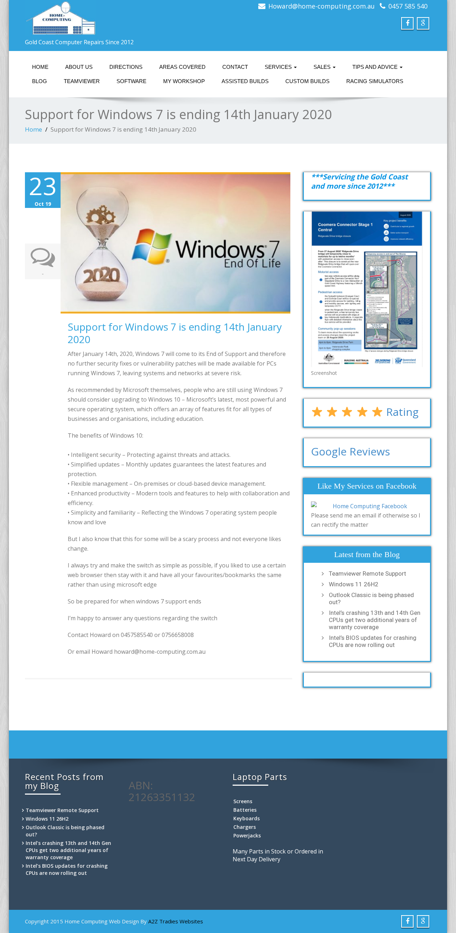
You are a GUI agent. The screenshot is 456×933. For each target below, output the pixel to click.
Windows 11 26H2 (353, 584)
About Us (79, 67)
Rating (401, 411)
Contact (235, 67)
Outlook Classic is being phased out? (371, 598)
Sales (323, 67)
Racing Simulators (374, 81)
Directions (125, 67)
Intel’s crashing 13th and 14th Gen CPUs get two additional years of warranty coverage (374, 620)
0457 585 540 (408, 6)
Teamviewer (82, 81)
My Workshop (184, 81)
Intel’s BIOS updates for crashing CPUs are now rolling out (372, 641)
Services (279, 67)
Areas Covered (182, 67)
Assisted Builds (245, 81)
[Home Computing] (124, 18)
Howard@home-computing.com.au (321, 6)
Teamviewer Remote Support (367, 573)
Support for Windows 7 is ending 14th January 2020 (175, 333)
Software (131, 81)
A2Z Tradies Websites (175, 921)
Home (40, 67)
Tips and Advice (375, 67)
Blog (39, 81)
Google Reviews (350, 451)
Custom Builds (307, 81)
